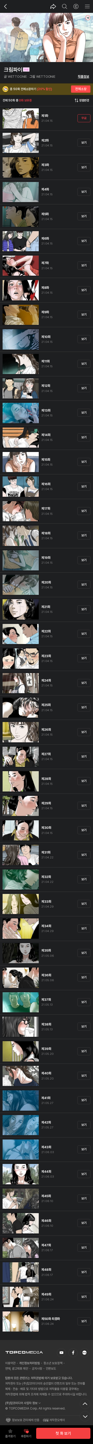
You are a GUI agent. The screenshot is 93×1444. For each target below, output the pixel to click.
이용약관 (10, 1363)
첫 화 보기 (63, 1433)
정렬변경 (84, 100)
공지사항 (37, 1368)
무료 (83, 118)
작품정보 (83, 77)
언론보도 (51, 1368)
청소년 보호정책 (52, 1363)
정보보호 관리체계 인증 (25, 1420)
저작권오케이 (57, 1420)
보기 (83, 142)
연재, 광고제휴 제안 (16, 1368)
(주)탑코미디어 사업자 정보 (21, 1403)
